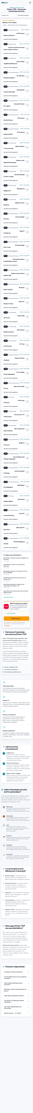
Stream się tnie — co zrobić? (16, 1013)
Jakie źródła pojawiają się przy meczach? (16, 983)
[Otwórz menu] (30, 2)
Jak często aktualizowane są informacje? (16, 1007)
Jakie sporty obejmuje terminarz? (16, 995)
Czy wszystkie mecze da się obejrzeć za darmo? (16, 977)
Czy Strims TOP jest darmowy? (16, 972)
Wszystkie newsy (8, 597)
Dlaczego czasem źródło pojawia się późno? (16, 990)
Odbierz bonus (15, 618)
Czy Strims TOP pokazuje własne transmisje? (16, 1001)
